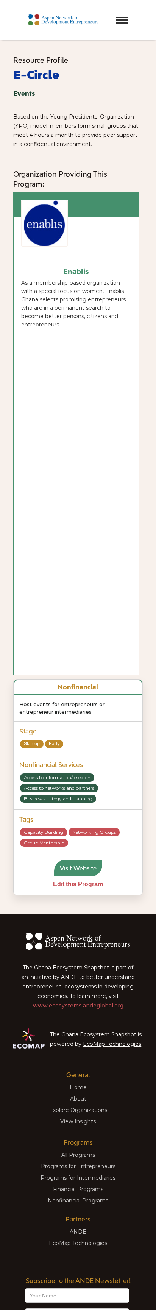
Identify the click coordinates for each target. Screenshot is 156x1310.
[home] (61, 20)
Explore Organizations (78, 1110)
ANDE (78, 1231)
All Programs (78, 1155)
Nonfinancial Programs (78, 1200)
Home (78, 1087)
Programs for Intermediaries (78, 1177)
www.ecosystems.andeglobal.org (78, 1005)
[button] (108, 13)
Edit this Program (78, 884)
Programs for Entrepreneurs (78, 1166)
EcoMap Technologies (112, 1044)
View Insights (78, 1121)
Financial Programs (78, 1189)
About (78, 1098)
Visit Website (78, 868)
